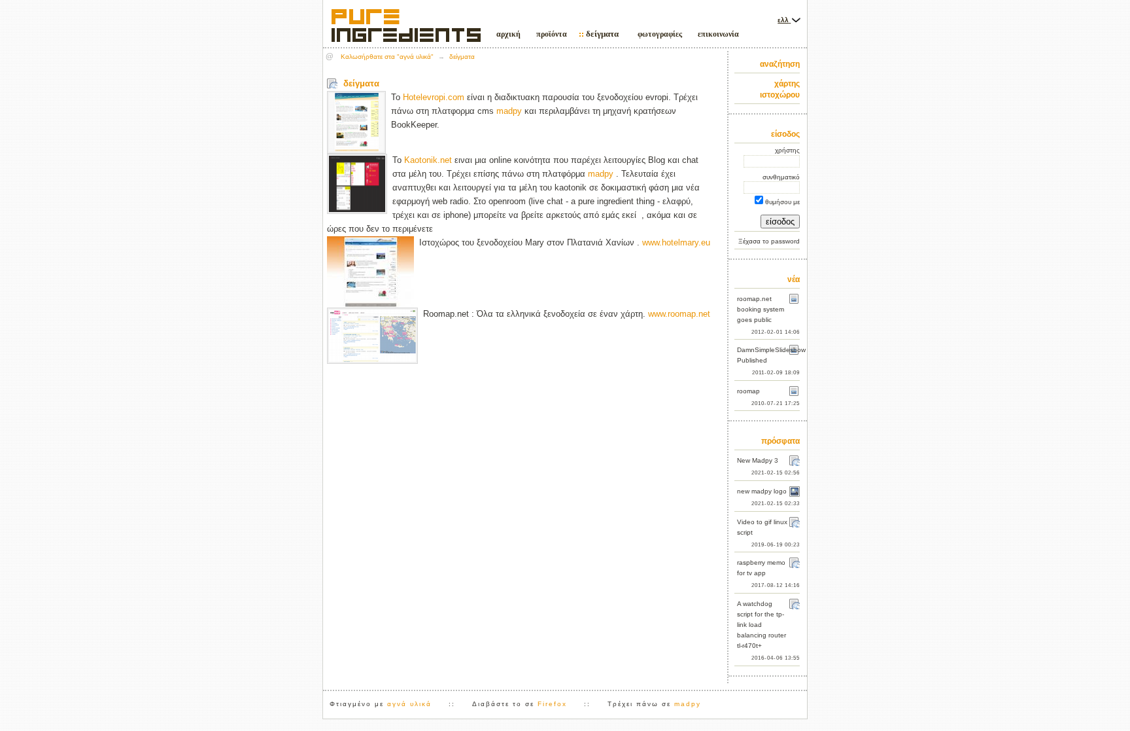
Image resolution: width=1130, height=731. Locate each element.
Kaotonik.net (428, 160)
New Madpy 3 (757, 460)
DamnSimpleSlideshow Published (768, 355)
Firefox (552, 703)
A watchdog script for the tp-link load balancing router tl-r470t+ (761, 624)
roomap (748, 391)
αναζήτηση (780, 64)
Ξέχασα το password (769, 241)
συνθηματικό (781, 177)
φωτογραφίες (660, 34)
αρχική (508, 34)
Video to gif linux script (762, 527)
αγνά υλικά (409, 703)
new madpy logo (762, 491)
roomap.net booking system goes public (760, 309)
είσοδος (785, 134)
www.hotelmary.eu (676, 242)
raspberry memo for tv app (761, 568)
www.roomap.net (679, 314)
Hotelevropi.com (433, 97)
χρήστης (787, 150)
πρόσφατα (780, 441)
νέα (793, 279)
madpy (509, 111)
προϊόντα (551, 34)
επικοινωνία (718, 34)
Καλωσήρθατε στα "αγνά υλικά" (387, 56)
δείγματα (602, 34)
